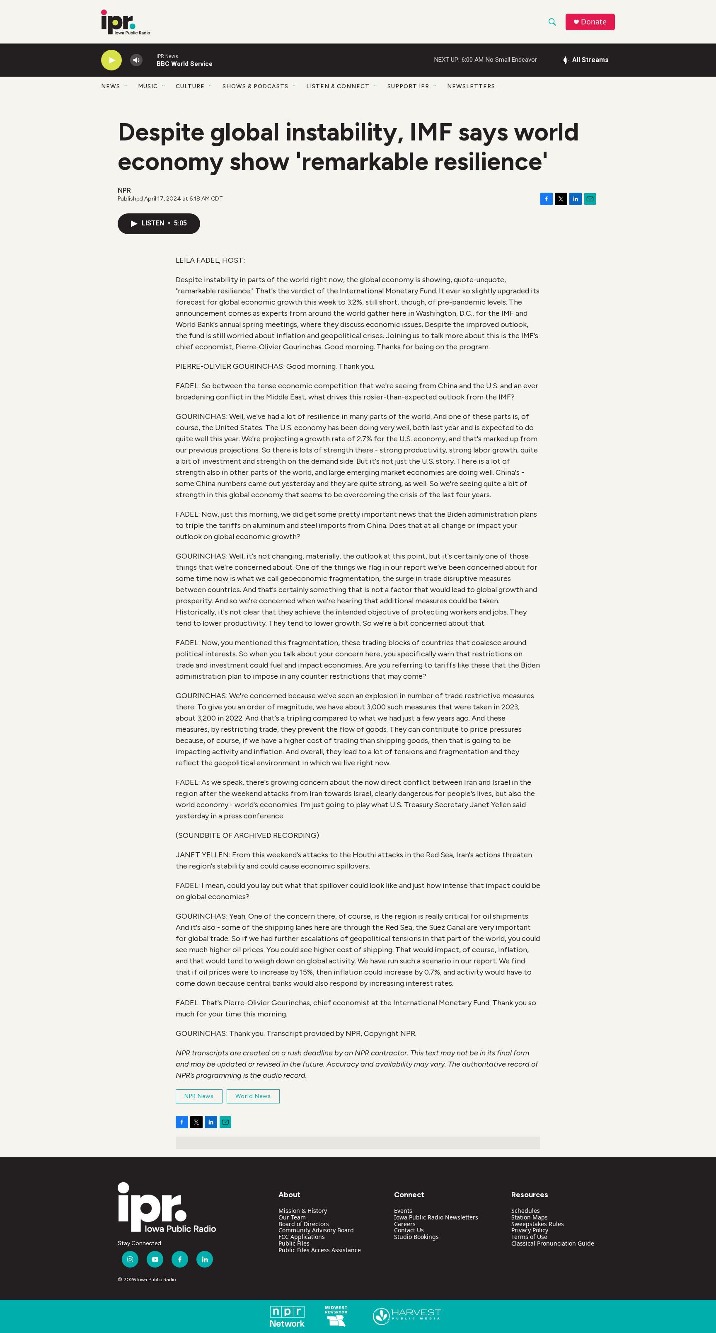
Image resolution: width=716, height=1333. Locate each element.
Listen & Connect (338, 86)
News (110, 86)
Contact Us (409, 1230)
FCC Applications (301, 1237)
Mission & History (302, 1210)
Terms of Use (529, 1237)
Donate (594, 21)
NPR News (199, 1096)
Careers (405, 1224)
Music (148, 86)
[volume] (136, 60)
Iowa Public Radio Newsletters (436, 1217)
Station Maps (529, 1217)
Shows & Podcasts (255, 86)
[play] (111, 60)
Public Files (294, 1243)
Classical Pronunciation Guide (552, 1243)
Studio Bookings (416, 1237)
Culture (190, 86)
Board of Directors (303, 1224)
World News (253, 1096)
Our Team (292, 1217)
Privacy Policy (529, 1230)
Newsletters (471, 86)
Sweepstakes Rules (537, 1224)
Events (403, 1210)
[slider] (149, 60)
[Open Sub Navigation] (126, 86)
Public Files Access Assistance (319, 1250)
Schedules (525, 1210)
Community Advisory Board (316, 1230)
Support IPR (408, 86)
